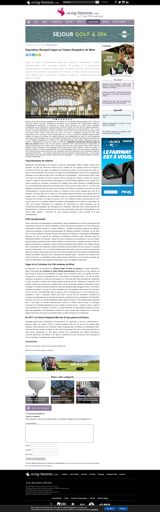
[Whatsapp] (36, 55)
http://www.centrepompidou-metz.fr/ (39, 350)
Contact (66, 498)
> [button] (96, 99)
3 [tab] (58, 119)
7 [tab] (68, 119)
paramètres (94, 510)
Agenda (117, 110)
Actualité (64, 474)
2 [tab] (56, 119)
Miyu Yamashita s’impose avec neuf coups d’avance (42, 486)
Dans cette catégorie (62, 376)
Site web (28, 454)
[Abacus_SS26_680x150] (62, 363)
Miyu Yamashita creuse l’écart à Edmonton (39, 490)
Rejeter (122, 509)
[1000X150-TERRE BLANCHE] (79, 41)
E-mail (28, 450)
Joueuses (122, 474)
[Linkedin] (33, 55)
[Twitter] (30, 55)
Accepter (110, 509)
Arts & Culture (74, 474)
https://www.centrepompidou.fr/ (53, 346)
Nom (27, 445)
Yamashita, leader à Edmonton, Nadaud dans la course (42, 492)
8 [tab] (71, 119)
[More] (39, 55)
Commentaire (31, 423)
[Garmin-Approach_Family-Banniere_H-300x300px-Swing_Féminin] (117, 60)
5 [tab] (63, 119)
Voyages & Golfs (112, 474)
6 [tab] (66, 119)
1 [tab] (53, 119)
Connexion (105, 2)
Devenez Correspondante (79, 498)
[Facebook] (27, 55)
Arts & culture (51, 45)
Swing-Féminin (56, 498)
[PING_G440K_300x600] (117, 167)
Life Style (92, 474)
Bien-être (84, 474)
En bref (118, 79)
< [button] (28, 99)
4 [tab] (61, 119)
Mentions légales (103, 498)
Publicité (92, 498)
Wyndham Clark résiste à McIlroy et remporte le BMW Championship (47, 488)
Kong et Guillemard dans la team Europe (38, 494)
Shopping (101, 474)
